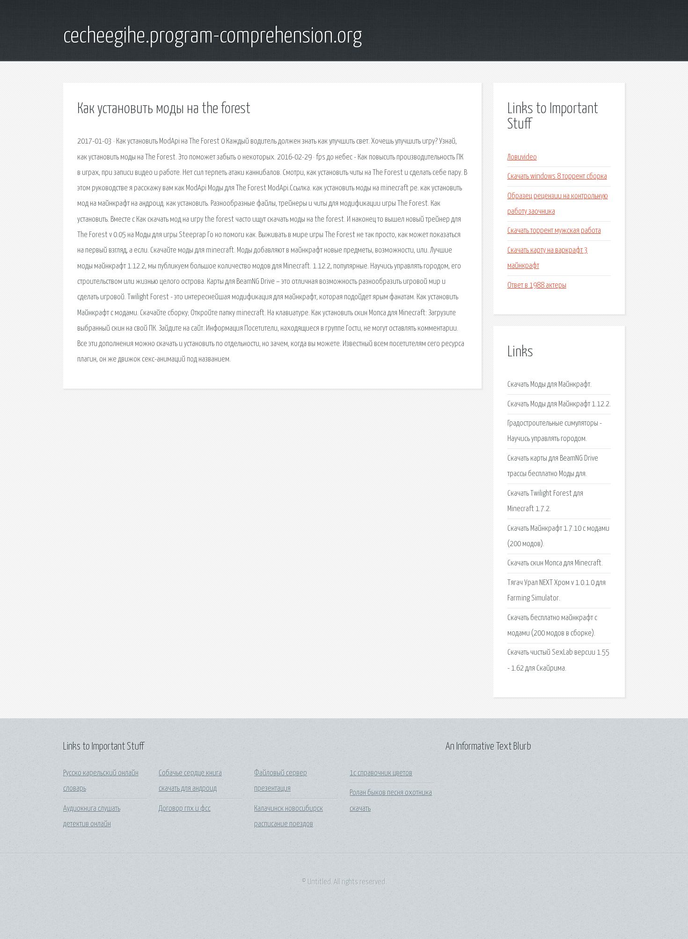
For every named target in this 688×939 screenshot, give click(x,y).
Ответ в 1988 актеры (536, 285)
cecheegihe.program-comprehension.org (212, 36)
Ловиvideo (522, 157)
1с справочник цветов (381, 773)
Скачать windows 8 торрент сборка (557, 177)
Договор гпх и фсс (185, 809)
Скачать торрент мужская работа (554, 231)
